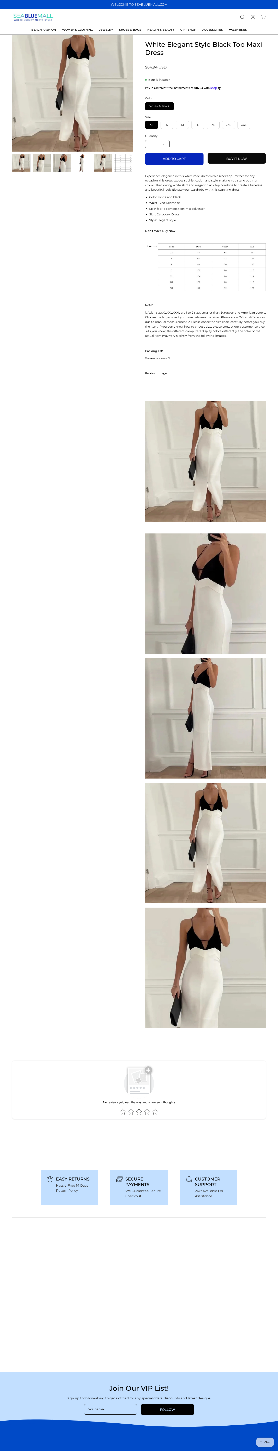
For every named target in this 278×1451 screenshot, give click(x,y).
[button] (242, 17)
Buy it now (236, 159)
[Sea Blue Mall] (33, 17)
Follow (167, 1410)
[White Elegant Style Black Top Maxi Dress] (21, 163)
